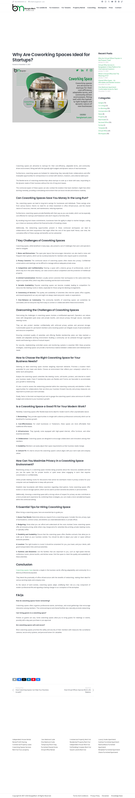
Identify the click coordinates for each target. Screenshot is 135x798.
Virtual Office (102, 131)
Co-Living (101, 106)
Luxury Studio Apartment (107, 739)
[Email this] (14, 679)
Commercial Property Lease (21, 745)
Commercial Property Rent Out (80, 739)
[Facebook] (102, 1)
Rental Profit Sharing (19, 742)
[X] (109, 1)
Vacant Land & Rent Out (78, 750)
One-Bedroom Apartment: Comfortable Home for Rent (108, 88)
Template (101, 128)
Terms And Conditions (80, 796)
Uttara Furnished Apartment (108, 752)
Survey (100, 125)
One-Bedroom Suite (48, 742)
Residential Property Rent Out (80, 742)
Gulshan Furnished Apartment (108, 742)
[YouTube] (112, 1)
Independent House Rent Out (80, 745)
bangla (100, 103)
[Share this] (19, 679)
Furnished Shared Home (49, 747)
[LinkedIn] (115, 1)
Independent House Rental (21, 739)
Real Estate (102, 120)
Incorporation (103, 111)
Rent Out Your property (20, 750)
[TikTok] (122, 1)
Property (101, 117)
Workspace (102, 134)
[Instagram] (105, 2)
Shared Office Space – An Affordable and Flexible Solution (109, 81)
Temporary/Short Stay (49, 745)
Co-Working (102, 108)
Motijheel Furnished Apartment (109, 750)
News (100, 114)
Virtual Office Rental (48, 750)
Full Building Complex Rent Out (80, 747)
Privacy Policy (95, 796)
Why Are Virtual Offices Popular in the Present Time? (110, 59)
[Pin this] (33, 679)
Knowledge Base (117, 796)
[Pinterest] (118, 1)
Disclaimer (105, 796)
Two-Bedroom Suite (48, 739)
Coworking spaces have (24, 570)
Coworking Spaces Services (21, 747)
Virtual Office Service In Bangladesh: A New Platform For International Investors (109, 67)
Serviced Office (103, 122)
